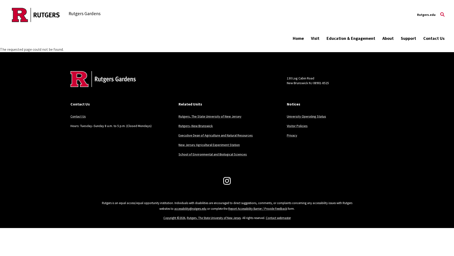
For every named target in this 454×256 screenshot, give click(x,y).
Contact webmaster (278, 218)
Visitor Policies (297, 126)
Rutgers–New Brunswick (196, 126)
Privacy (292, 135)
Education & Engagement (351, 38)
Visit (315, 38)
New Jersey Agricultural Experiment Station (209, 145)
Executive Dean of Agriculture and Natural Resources (216, 135)
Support (408, 38)
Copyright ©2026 (174, 218)
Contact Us (434, 38)
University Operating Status (306, 116)
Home (298, 38)
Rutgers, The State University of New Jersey (210, 116)
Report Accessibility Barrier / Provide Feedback (257, 209)
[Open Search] (442, 15)
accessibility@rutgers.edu (190, 209)
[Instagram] (227, 181)
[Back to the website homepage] (35, 15)
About (388, 38)
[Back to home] (101, 86)
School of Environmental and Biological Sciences (213, 154)
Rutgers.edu (426, 15)
